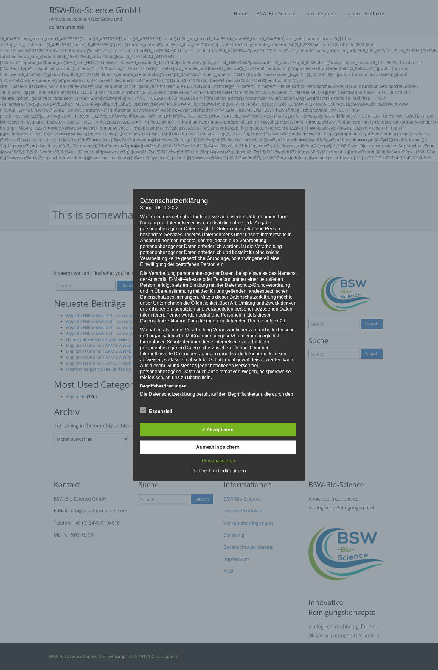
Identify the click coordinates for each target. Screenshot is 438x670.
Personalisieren (218, 460)
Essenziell (160, 411)
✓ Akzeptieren (218, 429)
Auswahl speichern (218, 447)
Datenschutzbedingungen (218, 470)
